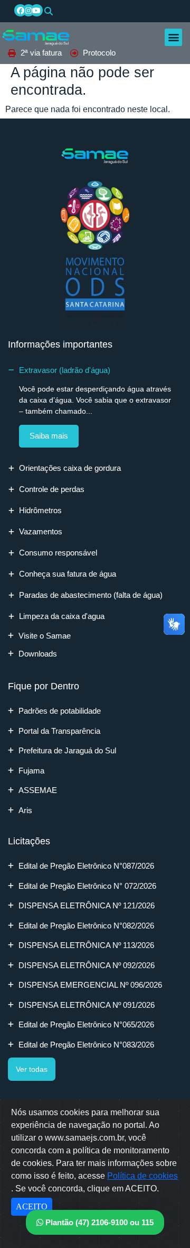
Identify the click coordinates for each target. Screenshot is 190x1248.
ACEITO (32, 1206)
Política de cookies (142, 1175)
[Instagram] (28, 10)
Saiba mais (49, 435)
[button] (48, 11)
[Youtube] (36, 10)
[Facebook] (20, 10)
